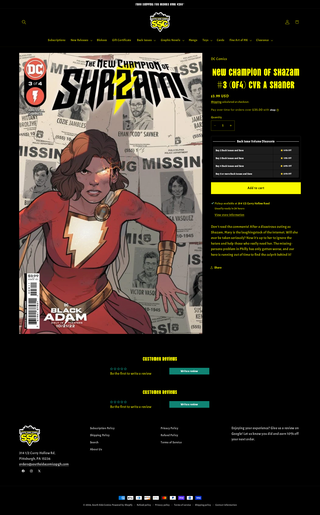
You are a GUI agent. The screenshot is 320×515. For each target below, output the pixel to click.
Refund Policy (169, 435)
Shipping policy (203, 504)
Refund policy (144, 504)
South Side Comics (101, 504)
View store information (229, 215)
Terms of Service (171, 442)
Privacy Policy (169, 428)
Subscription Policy (102, 428)
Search (94, 442)
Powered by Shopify (122, 504)
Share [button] (218, 267)
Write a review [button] (189, 371)
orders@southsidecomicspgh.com (44, 464)
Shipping (216, 102)
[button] (24, 22)
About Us (96, 449)
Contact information (226, 504)
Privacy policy (162, 504)
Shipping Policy (100, 435)
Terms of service (182, 504)
